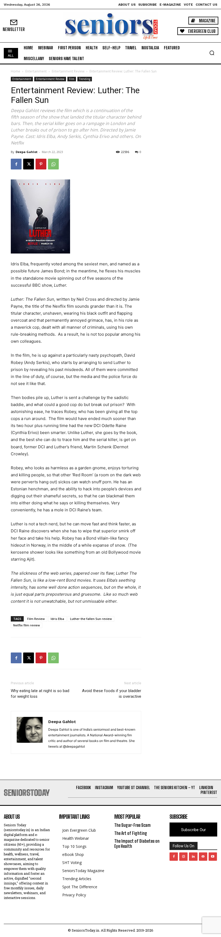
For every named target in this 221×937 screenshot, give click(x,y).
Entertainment (36, 71)
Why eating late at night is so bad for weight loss (40, 693)
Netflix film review (26, 625)
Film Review (36, 619)
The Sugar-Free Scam (132, 825)
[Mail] (203, 856)
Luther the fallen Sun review (91, 619)
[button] (211, 52)
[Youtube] (213, 856)
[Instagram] (183, 856)
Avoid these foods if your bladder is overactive (111, 693)
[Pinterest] (41, 164)
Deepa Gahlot (26, 152)
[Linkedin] (193, 856)
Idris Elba (57, 619)
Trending (84, 79)
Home (15, 71)
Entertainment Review (68, 71)
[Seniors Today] (110, 26)
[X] (28, 164)
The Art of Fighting (130, 833)
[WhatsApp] (53, 164)
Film (71, 79)
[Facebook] (16, 164)
